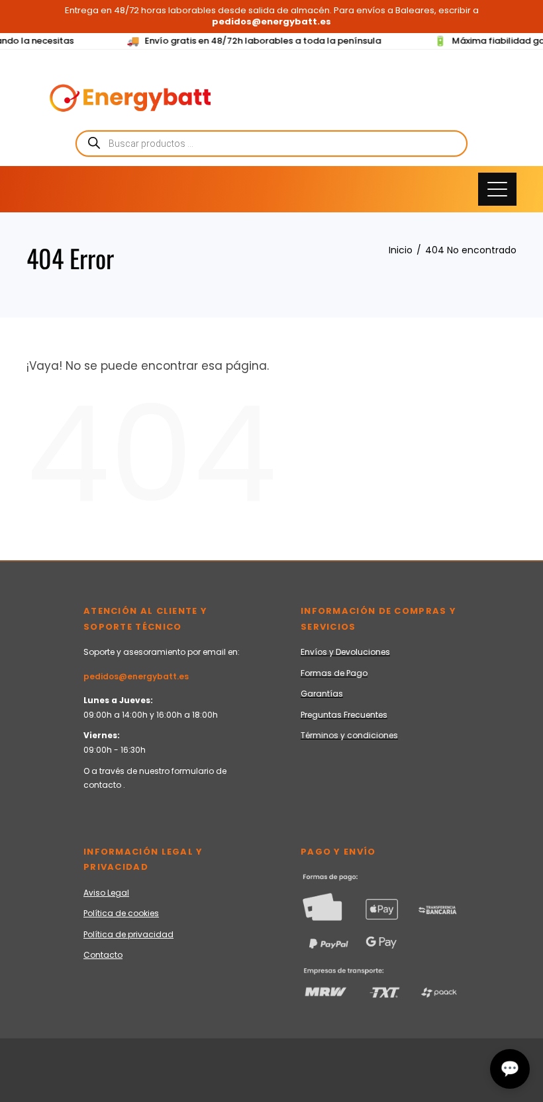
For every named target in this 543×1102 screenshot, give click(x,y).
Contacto (103, 954)
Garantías (322, 693)
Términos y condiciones (349, 735)
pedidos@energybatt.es (136, 676)
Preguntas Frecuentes (344, 714)
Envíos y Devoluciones (345, 651)
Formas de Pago (334, 673)
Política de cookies (121, 913)
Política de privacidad (128, 934)
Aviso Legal (106, 892)
